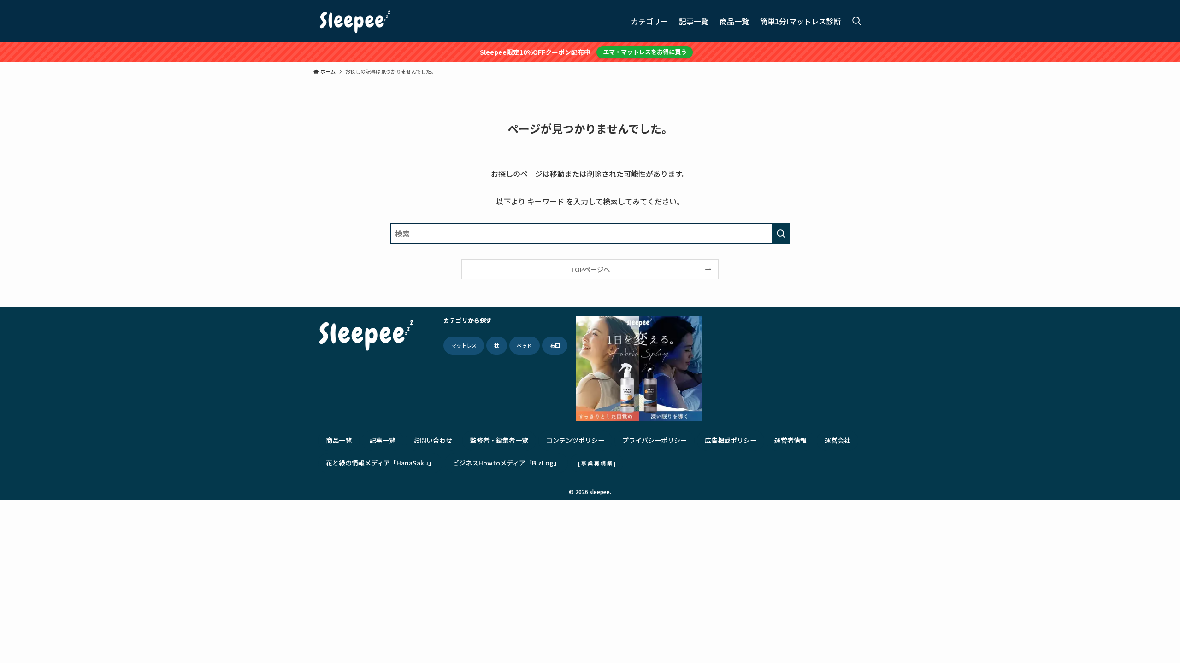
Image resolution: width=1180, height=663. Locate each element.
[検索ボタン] (856, 21)
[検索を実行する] (781, 233)
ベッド (524, 345)
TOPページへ (590, 269)
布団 (555, 345)
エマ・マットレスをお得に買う (645, 51)
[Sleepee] (354, 21)
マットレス (464, 345)
